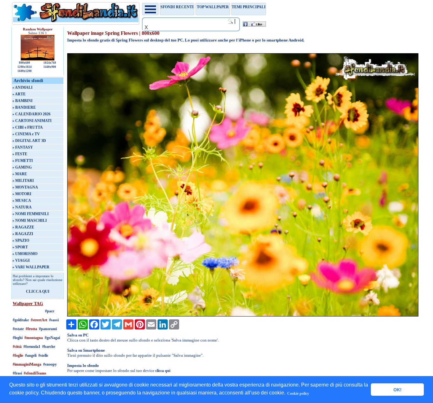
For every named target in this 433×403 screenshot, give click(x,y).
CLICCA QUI (37, 291)
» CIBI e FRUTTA (27, 127)
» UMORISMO (24, 254)
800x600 (24, 62)
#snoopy (50, 364)
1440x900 (49, 66)
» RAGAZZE (23, 227)
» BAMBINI (22, 101)
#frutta (31, 329)
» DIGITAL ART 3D (29, 140)
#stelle (43, 355)
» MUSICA (21, 200)
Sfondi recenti (177, 7)
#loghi (18, 338)
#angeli (30, 355)
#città (17, 346)
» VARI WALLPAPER (30, 267)
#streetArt (39, 320)
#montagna (33, 338)
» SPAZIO (20, 240)
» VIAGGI (21, 260)
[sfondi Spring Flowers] (242, 315)
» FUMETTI (22, 160)
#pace (49, 311)
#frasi (17, 373)
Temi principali (249, 7)
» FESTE (19, 154)
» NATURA (22, 207)
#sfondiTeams (35, 373)
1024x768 (49, 62)
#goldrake (21, 320)
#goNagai (52, 338)
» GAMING (22, 167)
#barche (48, 346)
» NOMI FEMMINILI (30, 214)
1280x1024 (24, 66)
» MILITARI (23, 180)
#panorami (48, 329)
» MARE (19, 174)
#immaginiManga (27, 364)
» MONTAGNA (25, 187)
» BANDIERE (24, 107)
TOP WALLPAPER (213, 7)
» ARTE (19, 94)
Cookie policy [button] (298, 393)
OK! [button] (397, 389)
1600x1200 (24, 71)
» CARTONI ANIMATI (32, 120)
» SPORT (20, 247)
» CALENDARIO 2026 (31, 114)
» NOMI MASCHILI (29, 220)
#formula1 (31, 346)
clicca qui (162, 370)
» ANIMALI (22, 87)
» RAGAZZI (22, 234)
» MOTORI (21, 194)
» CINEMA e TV (26, 134)
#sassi (54, 320)
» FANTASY (22, 147)
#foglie (18, 355)
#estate (18, 329)
